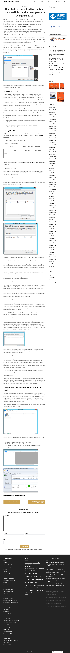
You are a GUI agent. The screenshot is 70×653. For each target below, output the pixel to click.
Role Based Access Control (9, 622)
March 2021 (52, 175)
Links (64, 1)
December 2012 (52, 256)
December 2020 (52, 182)
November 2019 (52, 212)
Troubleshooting (7, 631)
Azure (4, 569)
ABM (4, 562)
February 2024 (52, 121)
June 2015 (51, 226)
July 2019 (51, 219)
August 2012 (52, 261)
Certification (6, 573)
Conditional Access (7, 578)
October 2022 (52, 142)
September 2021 (52, 163)
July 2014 (51, 233)
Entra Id (5, 584)
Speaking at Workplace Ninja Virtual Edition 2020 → (38, 502)
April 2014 (51, 235)
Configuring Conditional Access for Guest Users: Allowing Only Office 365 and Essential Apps (55, 564)
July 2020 (51, 193)
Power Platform (6, 613)
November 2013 (52, 245)
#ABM (26, 563)
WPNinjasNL (6, 644)
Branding (38, 573)
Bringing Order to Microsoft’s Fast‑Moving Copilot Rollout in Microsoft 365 (56, 60)
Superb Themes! (48, 651)
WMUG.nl (5, 642)
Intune (4, 593)
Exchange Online (7, 589)
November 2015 (52, 224)
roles (35, 590)
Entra (4, 582)
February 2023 (52, 135)
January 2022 (52, 154)
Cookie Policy (57, 1)
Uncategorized (6, 633)
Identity (36, 582)
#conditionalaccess (29, 564)
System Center (28, 592)
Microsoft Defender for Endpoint (10, 600)
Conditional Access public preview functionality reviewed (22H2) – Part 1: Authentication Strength (55, 571)
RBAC (32, 590)
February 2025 (52, 114)
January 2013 (52, 254)
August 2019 (52, 217)
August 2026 (52, 107)
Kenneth (48, 578)
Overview (5, 611)
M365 (35, 585)
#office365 (37, 568)
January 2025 (52, 116)
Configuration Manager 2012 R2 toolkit (30, 162)
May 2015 (51, 228)
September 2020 (52, 189)
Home (35, 1)
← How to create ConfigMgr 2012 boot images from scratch (11, 502)
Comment (6, 515)
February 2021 (52, 177)
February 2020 (52, 205)
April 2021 (51, 172)
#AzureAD (29, 563)
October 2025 (52, 112)
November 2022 (52, 140)
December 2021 (52, 156)
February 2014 (52, 240)
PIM (37, 587)
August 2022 (52, 147)
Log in (50, 275)
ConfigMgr (33, 579)
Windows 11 (6, 638)
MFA (39, 585)
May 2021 (51, 170)
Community (28, 576)
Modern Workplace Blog (11, 2)
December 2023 (52, 126)
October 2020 (52, 186)
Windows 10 (6, 636)
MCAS (38, 585)
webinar (26, 594)
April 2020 (51, 200)
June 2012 (51, 266)
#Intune (41, 564)
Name (6, 533)
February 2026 (52, 109)
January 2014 (52, 242)
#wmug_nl (32, 570)
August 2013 (52, 247)
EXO (32, 582)
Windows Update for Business (9, 640)
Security (5, 624)
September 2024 (52, 119)
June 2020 (51, 196)
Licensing (5, 596)
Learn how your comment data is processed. (32, 549)
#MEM (30, 566)
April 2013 (51, 249)
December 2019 (52, 210)
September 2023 (52, 130)
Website (5, 539)
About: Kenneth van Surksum (45, 1)
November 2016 (52, 221)
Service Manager (7, 627)
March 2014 (52, 238)
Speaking (5, 629)
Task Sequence (33, 592)
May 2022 (51, 149)
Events (4, 587)
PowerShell (5, 615)
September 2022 (52, 144)
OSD (34, 587)
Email (27, 533)
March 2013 (52, 252)
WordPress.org (52, 282)
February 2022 (52, 151)
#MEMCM (33, 566)
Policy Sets (39, 587)
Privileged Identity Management (10, 620)
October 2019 (52, 214)
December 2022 (52, 137)
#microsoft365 (37, 566)
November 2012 (52, 259)
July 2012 (51, 263)
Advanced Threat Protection (9, 564)
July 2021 (51, 165)
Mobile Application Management (10, 604)
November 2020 (52, 184)
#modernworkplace (30, 568)
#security (41, 568)
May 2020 (51, 198)
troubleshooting (40, 592)
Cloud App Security (7, 576)
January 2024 (52, 123)
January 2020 (52, 207)
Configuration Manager (8, 580)
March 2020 (52, 203)
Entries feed (51, 277)
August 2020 (52, 191)
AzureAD (5, 571)
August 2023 (52, 133)
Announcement (6, 567)
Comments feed (52, 279)
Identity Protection (7, 591)
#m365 (27, 566)
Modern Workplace (7, 607)
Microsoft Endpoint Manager (9, 602)
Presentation (27, 590)
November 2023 (52, 128)
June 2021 (51, 168)
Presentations (6, 618)
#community (36, 563)
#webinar (27, 570)
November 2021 (52, 158)
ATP (36, 570)
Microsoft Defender (7, 598)
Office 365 (5, 609)
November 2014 (52, 231)
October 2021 (52, 161)
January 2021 (52, 179)
